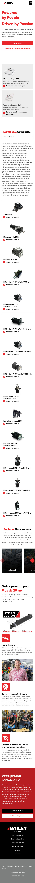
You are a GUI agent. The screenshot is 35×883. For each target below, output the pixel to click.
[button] (30, 3)
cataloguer (5, 186)
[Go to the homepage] (17, 828)
